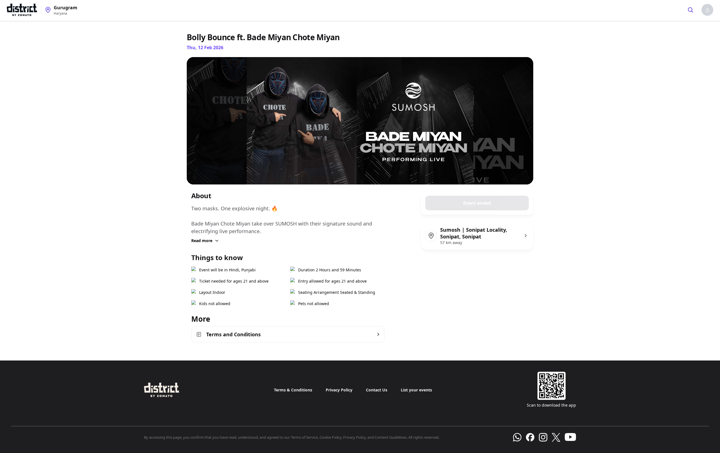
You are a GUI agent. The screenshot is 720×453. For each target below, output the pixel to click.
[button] (707, 10)
